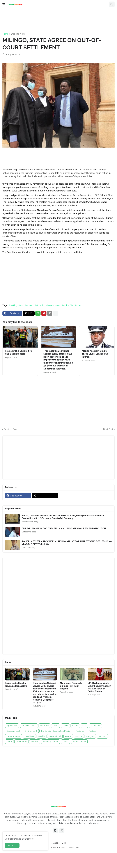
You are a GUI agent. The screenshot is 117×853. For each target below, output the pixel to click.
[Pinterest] (43, 313)
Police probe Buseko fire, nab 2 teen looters (18, 352)
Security (102, 736)
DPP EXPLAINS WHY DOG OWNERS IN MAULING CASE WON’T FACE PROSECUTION (64, 528)
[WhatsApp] (38, 313)
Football (92, 731)
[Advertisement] (57, 20)
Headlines (29, 736)
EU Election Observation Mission (56, 731)
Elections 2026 (13, 731)
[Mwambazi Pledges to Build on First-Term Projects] (72, 674)
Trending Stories (50, 742)
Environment (31, 731)
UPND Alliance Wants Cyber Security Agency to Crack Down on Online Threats (99, 687)
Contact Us (73, 847)
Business (29, 305)
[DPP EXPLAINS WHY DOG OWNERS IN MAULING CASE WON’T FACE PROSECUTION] (12, 532)
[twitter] (45, 495)
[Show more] (55, 313)
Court (55, 726)
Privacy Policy (58, 847)
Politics (65, 305)
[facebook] (55, 830)
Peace (68, 736)
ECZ (84, 726)
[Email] (49, 313)
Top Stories (76, 305)
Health (41, 736)
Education (40, 305)
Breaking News (18, 34)
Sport (9, 742)
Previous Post (10, 429)
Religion (90, 736)
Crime (75, 726)
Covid (65, 726)
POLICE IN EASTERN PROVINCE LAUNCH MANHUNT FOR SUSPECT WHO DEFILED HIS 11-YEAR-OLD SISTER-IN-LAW (67, 542)
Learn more (28, 839)
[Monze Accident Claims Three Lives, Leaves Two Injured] (96, 337)
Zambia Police (79, 742)
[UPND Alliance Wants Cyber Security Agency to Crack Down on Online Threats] (100, 674)
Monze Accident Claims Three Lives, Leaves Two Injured (95, 354)
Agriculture (12, 726)
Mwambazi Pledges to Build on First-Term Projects (71, 686)
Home (5, 34)
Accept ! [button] (12, 845)
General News (53, 305)
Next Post (108, 429)
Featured (80, 731)
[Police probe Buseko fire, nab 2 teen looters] (20, 337)
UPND (65, 742)
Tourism (35, 742)
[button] (3, 4)
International (55, 736)
